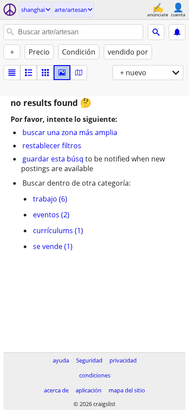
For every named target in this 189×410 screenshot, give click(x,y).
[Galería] (62, 72)
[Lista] (12, 72)
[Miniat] (28, 72)
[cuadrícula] (45, 72)
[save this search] (177, 32)
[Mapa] (78, 72)
